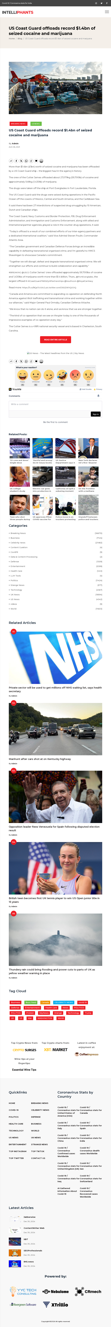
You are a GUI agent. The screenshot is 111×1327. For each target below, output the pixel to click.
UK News (14, 594)
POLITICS (16, 1013)
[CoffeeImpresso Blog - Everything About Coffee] (86, 1054)
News (65, 1007)
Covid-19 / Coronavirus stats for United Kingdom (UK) (68, 1166)
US (20, 1018)
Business (14, 538)
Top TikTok (37, 1151)
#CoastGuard (34, 281)
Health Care (15, 571)
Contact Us (38, 1158)
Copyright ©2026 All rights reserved (55, 1321)
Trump (88, 1013)
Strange (58, 1013)
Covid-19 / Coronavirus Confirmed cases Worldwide (23, 3)
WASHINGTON (44, 1018)
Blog (20, 38)
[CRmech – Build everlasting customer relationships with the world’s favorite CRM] (88, 1291)
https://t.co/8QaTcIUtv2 (33, 287)
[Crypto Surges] (24, 1050)
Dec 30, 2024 (29, 1221)
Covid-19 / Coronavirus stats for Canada (91, 1110)
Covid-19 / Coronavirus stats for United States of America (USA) (68, 1111)
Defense (14, 561)
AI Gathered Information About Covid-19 (67, 1191)
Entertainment (17, 566)
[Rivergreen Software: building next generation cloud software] (23, 1304)
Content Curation (18, 547)
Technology (15, 590)
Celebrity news (17, 542)
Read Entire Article (55, 339)
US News (36, 124)
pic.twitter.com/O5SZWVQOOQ (60, 287)
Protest (30, 1013)
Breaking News (18, 124)
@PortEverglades (84, 277)
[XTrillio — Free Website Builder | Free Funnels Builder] (55, 1304)
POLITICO (79, 1007)
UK (12, 1018)
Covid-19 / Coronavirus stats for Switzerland (91, 1179)
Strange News (16, 585)
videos (13, 604)
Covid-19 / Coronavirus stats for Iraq (68, 1179)
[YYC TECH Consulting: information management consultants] (23, 1291)
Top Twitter (16, 1158)
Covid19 (13, 552)
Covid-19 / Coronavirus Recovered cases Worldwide (89, 1192)
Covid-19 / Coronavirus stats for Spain (91, 1126)
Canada (45, 1002)
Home (12, 38)
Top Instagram (17, 1151)
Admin (15, 143)
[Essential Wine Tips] (24, 1069)
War (30, 1018)
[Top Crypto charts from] (55, 1049)
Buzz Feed (31, 1002)
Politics (13, 580)
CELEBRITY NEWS (64, 1002)
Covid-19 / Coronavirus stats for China (68, 1138)
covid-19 (83, 1002)
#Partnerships (56, 281)
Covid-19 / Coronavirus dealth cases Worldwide (90, 1151)
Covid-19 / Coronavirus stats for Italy (68, 1126)
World (12, 609)
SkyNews (44, 1013)
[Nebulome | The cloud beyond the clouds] (55, 1291)
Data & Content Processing (23, 557)
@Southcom (70, 281)
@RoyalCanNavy (85, 281)
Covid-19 (14, 1110)
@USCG (25, 272)
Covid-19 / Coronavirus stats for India (91, 1138)
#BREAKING (15, 272)
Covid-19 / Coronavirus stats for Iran (91, 1166)
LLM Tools (15, 576)
